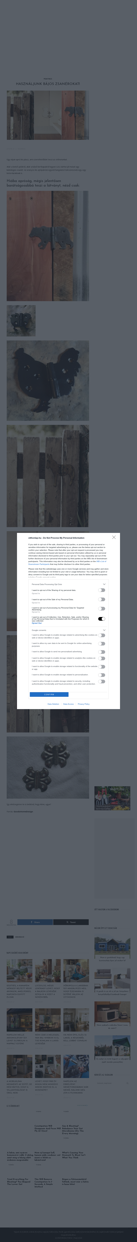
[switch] (101, 590)
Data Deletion (53, 704)
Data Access (68, 704)
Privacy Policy (84, 704)
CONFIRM (49, 695)
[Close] (114, 538)
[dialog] (68, 621)
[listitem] (68, 584)
